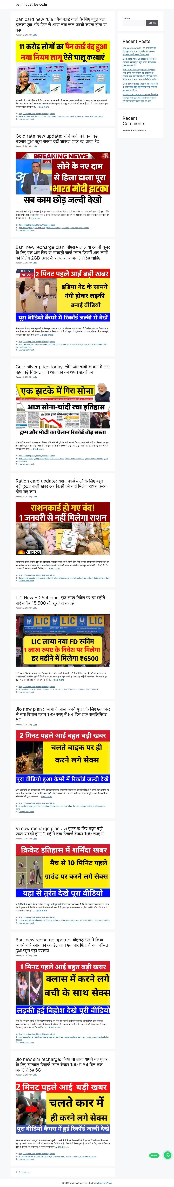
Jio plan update (71, 1156)
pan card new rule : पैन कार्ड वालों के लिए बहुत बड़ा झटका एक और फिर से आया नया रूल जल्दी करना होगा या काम (61, 25)
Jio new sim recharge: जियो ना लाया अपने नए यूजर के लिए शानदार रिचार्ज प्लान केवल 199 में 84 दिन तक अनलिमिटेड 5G (61, 1065)
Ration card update (27, 578)
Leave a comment (26, 119)
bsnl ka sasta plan (26, 344)
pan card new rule (26, 116)
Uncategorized (48, 114)
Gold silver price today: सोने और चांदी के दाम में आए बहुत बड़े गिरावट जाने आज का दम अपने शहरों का (62, 369)
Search (126, 18)
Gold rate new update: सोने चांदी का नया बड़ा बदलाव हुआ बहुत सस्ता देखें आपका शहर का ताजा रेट (57, 138)
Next (25, 1172)
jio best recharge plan (28, 806)
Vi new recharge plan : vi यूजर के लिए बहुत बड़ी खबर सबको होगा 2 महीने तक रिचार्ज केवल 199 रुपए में (60, 831)
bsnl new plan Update (57, 344)
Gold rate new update (79, 228)
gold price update (41, 458)
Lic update (80, 689)
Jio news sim (58, 1156)
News (38, 114)
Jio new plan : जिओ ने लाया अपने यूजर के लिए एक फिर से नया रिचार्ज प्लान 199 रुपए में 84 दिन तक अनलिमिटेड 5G (63, 714)
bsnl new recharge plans (66, 1037)
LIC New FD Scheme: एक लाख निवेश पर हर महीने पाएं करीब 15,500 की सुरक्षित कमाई (60, 600)
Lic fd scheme (35, 689)
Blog (20, 114)
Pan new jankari (96, 116)
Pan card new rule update (45, 116)
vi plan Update (86, 920)
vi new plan (23, 920)
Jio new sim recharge (43, 1156)
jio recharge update (87, 1156)
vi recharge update (101, 920)
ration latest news (61, 578)
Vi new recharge (53, 920)
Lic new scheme (68, 689)
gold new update (53, 228)
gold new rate (39, 228)
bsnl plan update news (98, 344)
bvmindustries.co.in (31, 4)
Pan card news (83, 116)
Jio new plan (66, 806)
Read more (43, 107)
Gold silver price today (74, 458)
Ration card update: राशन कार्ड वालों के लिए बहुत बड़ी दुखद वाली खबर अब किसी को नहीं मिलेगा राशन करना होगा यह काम (61, 486)
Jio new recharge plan (82, 806)
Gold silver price (57, 458)
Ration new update (101, 578)
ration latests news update (81, 578)
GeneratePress (105, 1183)
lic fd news (23, 689)
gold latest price (25, 228)
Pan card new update (66, 116)
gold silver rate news (94, 458)
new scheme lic (92, 689)
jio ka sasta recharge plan (49, 806)
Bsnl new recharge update (89, 1037)
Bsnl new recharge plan (77, 344)
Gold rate (65, 228)
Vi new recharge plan (70, 920)
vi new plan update (37, 920)
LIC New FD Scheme (51, 689)
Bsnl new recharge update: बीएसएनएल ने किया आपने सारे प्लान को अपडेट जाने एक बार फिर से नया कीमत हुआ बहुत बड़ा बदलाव (62, 945)
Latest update (29, 114)
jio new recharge (26, 1156)
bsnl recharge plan (23, 347)
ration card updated (44, 578)
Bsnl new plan (41, 344)
